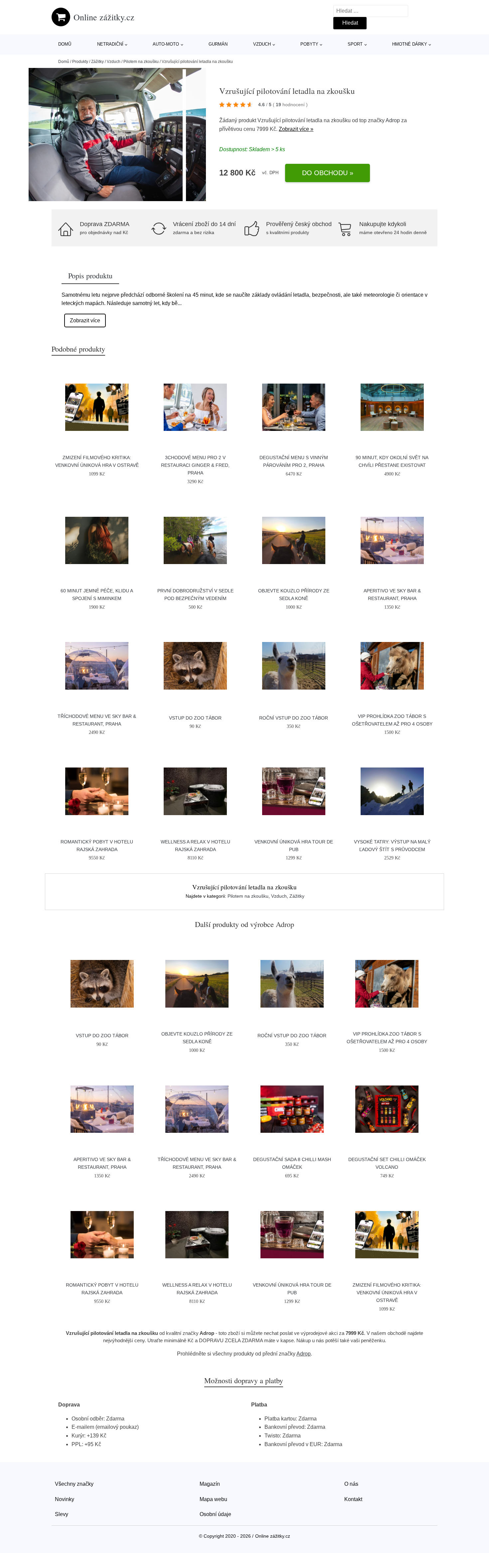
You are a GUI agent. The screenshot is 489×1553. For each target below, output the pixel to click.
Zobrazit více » (296, 129)
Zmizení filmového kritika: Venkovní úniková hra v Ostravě (387, 1292)
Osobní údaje (215, 1514)
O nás (351, 1484)
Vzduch (262, 44)
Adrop (393, 120)
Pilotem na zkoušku (141, 61)
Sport (355, 44)
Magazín (210, 1484)
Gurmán (218, 44)
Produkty (80, 61)
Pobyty (309, 44)
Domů (64, 44)
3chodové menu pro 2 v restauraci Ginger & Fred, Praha (195, 465)
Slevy (61, 1514)
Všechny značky (74, 1484)
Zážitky (97, 61)
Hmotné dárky (409, 44)
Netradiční (110, 44)
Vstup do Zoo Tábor (195, 718)
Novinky (64, 1499)
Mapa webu (213, 1499)
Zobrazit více (85, 320)
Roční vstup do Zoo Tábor (293, 718)
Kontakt (353, 1499)
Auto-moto (166, 44)
